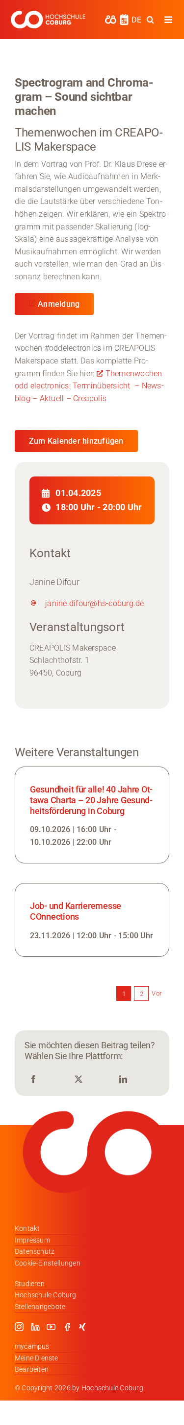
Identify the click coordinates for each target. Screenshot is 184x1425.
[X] (78, 1079)
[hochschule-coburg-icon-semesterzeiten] (124, 17)
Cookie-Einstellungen (47, 1263)
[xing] (82, 1326)
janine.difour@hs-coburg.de (94, 603)
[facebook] (67, 1326)
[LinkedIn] (123, 1079)
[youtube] (51, 1326)
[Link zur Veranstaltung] (92, 815)
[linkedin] (35, 1326)
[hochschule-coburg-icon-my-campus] (111, 18)
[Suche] (150, 19)
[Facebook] (33, 1079)
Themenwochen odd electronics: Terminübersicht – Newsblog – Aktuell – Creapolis (89, 386)
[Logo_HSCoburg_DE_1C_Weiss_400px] (48, 14)
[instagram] (19, 1326)
